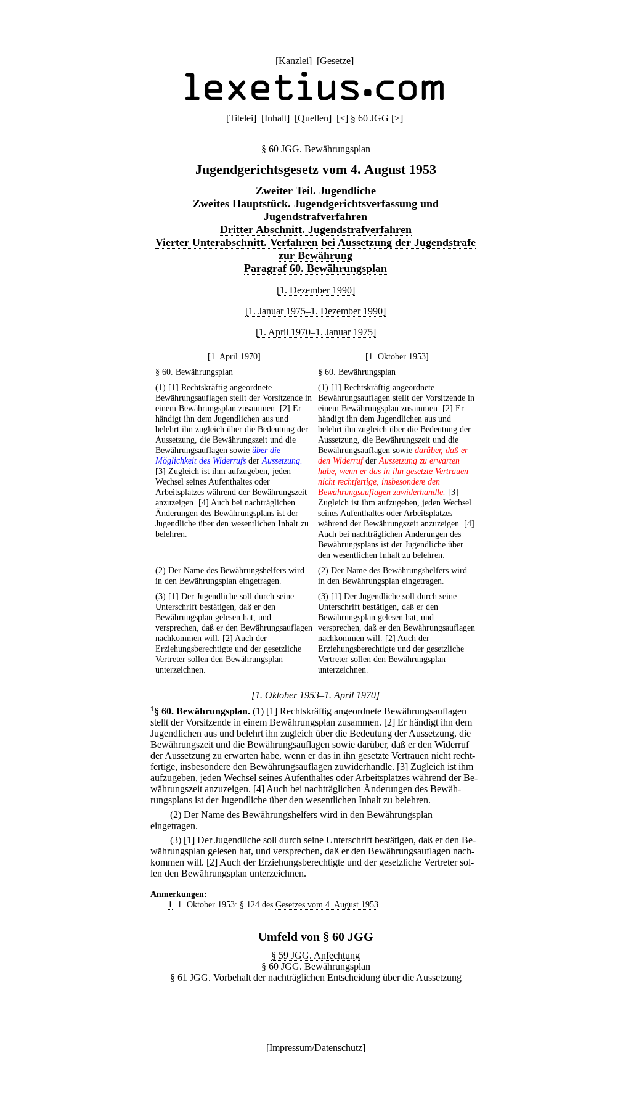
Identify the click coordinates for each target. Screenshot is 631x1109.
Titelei (241, 118)
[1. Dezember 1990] (316, 290)
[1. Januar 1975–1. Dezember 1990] (315, 311)
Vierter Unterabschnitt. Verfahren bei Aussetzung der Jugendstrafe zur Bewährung (315, 248)
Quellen (313, 118)
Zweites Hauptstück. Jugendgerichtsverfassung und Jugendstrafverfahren (316, 210)
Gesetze (335, 60)
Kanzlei (294, 60)
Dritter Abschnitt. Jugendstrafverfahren (316, 229)
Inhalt (275, 118)
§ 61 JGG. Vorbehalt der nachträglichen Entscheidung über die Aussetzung (316, 977)
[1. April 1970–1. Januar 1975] (316, 332)
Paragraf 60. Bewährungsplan (315, 268)
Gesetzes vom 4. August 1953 (326, 904)
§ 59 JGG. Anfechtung (315, 955)
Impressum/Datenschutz (315, 1047)
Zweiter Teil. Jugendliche (316, 190)
